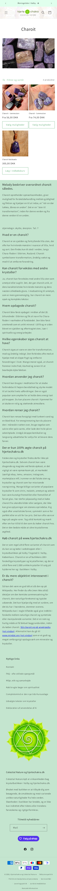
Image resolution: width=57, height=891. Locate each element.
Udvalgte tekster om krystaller (21, 701)
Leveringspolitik (20, 884)
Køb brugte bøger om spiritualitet (23, 687)
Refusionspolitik (46, 874)
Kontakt (10, 667)
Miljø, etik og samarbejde (18, 680)
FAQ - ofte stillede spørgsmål (20, 673)
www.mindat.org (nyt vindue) (17, 635)
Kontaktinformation (30, 888)
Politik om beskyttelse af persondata (23, 879)
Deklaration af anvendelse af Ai (21, 708)
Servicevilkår (46, 879)
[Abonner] (43, 827)
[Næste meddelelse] (51, 3)
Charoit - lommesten (10, 113)
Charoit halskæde (9, 159)
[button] (6, 12)
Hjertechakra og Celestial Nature (23, 874)
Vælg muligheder (15, 124)
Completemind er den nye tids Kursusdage (27, 694)
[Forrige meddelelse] (5, 3)
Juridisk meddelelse (38, 884)
